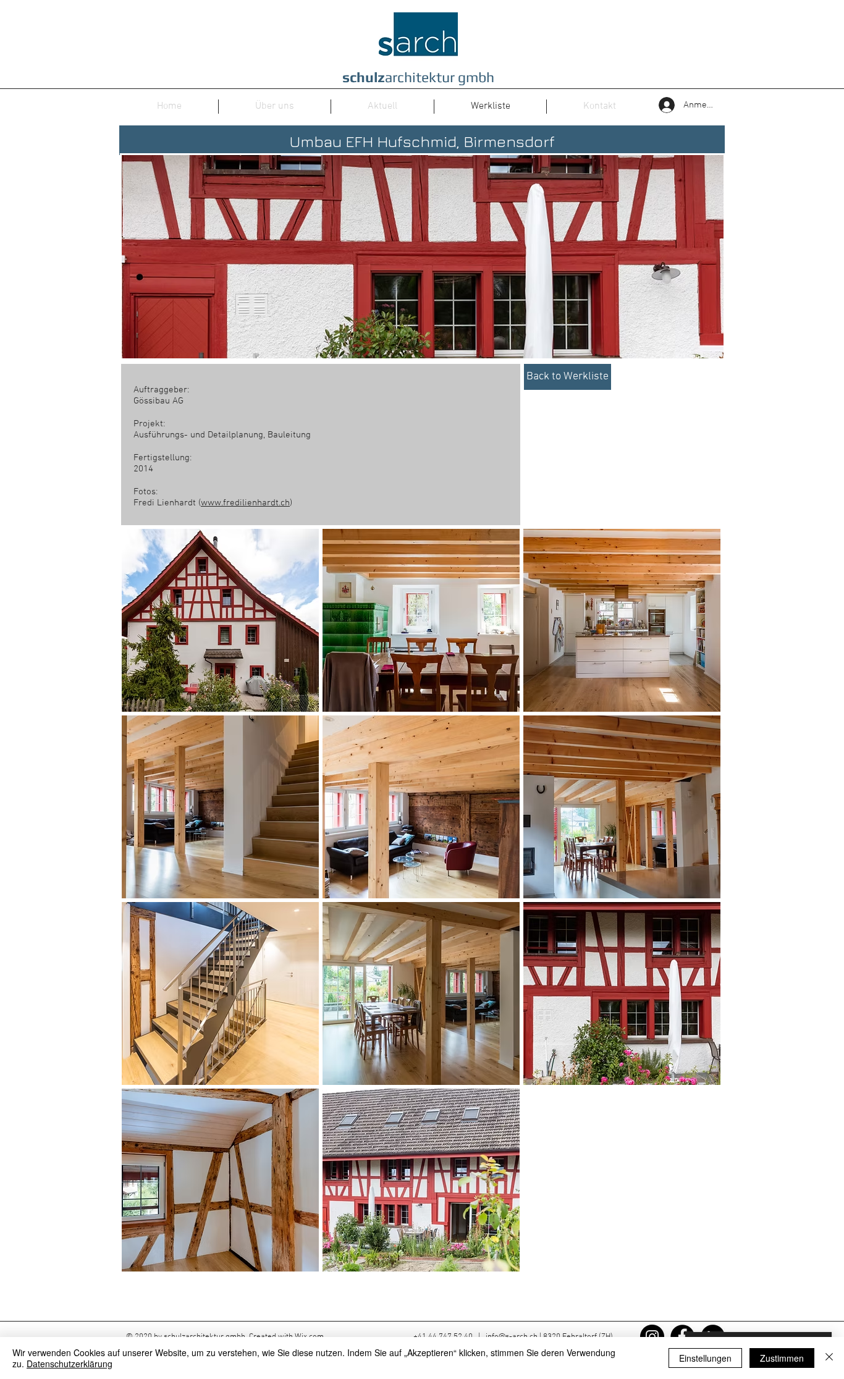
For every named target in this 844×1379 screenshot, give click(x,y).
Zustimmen (782, 1358)
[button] (220, 620)
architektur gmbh (418, 77)
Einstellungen (705, 1358)
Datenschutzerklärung (69, 1363)
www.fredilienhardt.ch (245, 502)
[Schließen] (829, 1358)
